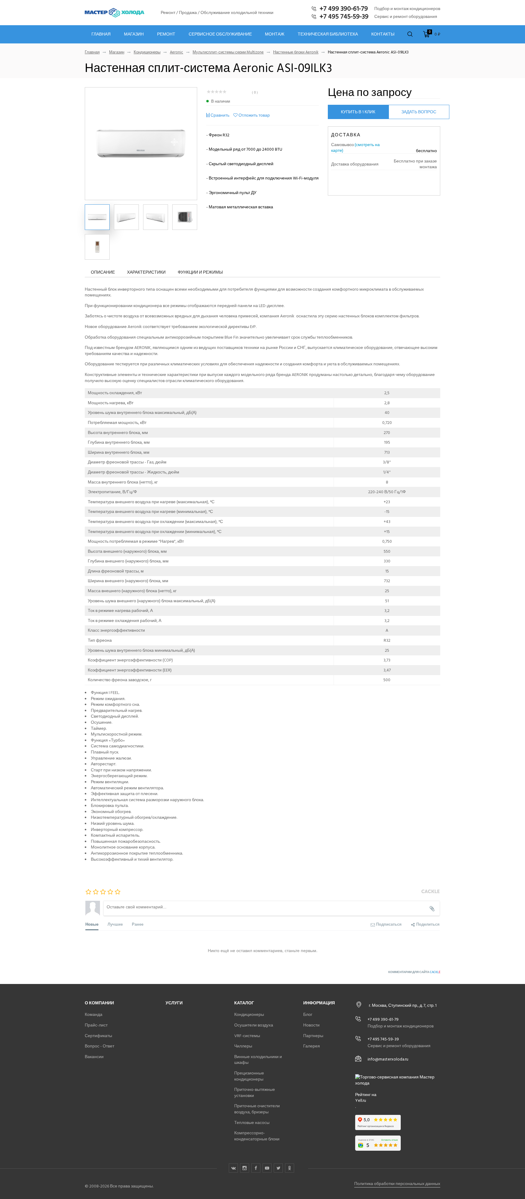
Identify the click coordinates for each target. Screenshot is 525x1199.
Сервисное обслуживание (220, 34)
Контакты (382, 34)
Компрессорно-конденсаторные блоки (257, 1136)
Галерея (311, 1046)
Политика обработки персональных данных (397, 1183)
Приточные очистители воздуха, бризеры (257, 1108)
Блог (307, 1014)
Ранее (137, 924)
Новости (311, 1025)
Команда (93, 1014)
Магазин (134, 34)
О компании (99, 1002)
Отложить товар (254, 115)
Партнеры (313, 1035)
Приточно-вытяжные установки (254, 1092)
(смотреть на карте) (355, 147)
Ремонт (166, 34)
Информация (319, 1002)
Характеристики (146, 272)
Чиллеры (243, 1046)
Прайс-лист (96, 1025)
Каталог (244, 1002)
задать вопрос (418, 111)
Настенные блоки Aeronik (295, 52)
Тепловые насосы (251, 1122)
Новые (91, 924)
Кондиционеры (147, 52)
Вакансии (94, 1056)
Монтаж (274, 34)
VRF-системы (247, 1035)
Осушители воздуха (253, 1025)
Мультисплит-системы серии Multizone (228, 52)
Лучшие (115, 924)
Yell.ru (360, 1101)
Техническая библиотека (328, 34)
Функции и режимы (200, 272)
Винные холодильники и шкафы (258, 1059)
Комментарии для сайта (414, 972)
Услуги (174, 1002)
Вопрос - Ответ (99, 1046)
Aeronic (176, 52)
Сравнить (220, 115)
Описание (103, 272)
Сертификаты (98, 1035)
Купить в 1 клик (358, 111)
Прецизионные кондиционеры (249, 1076)
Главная (101, 34)
